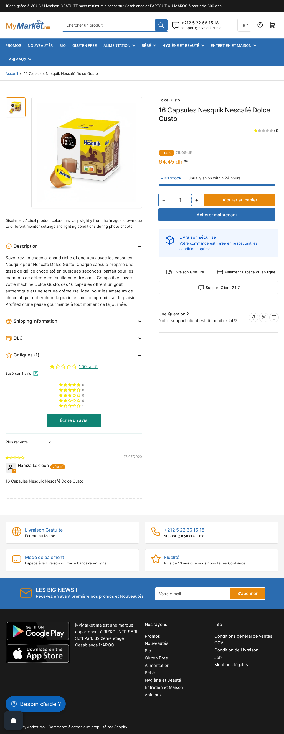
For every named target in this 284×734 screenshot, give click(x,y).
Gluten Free (84, 45)
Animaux (17, 59)
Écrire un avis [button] (73, 420)
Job (218, 657)
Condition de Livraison (236, 650)
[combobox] (115, 25)
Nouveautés (40, 45)
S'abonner (247, 593)
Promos (13, 45)
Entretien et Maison (231, 45)
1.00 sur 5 (88, 366)
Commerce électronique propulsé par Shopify (88, 727)
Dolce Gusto (169, 100)
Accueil (12, 73)
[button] (70, 406)
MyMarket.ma (33, 727)
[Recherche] (161, 25)
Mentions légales (231, 664)
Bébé (146, 45)
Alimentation (116, 45)
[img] (15, 457)
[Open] (13, 720)
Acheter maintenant (217, 214)
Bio (62, 45)
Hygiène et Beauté (181, 45)
